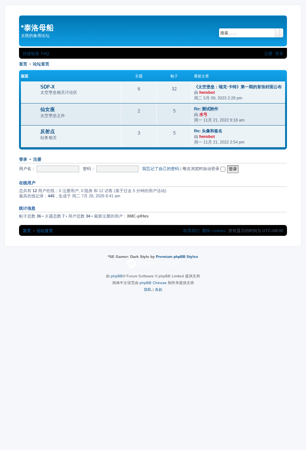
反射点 (47, 131)
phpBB (117, 276)
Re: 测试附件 (206, 109)
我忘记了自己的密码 (160, 168)
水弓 (203, 114)
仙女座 (47, 109)
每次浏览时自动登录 (201, 168)
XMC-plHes (138, 216)
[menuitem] (45, 53)
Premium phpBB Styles (177, 257)
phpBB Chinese (153, 283)
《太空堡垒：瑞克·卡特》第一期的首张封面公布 (238, 86)
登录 (23, 159)
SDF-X (47, 87)
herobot (207, 92)
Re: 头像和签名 (208, 131)
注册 (37, 159)
